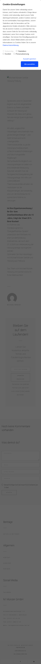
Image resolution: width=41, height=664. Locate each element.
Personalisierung (22, 54)
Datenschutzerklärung (10, 45)
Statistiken (22, 51)
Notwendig (9, 51)
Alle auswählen (29, 64)
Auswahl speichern (29, 59)
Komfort (8, 54)
